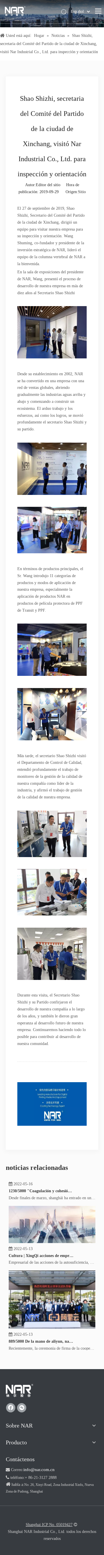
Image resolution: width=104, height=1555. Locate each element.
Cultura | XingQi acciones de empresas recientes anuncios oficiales (41, 1260)
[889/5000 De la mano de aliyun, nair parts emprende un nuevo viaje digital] (52, 1332)
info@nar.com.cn (39, 1469)
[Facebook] (10, 1407)
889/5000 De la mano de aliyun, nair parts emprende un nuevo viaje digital (41, 1346)
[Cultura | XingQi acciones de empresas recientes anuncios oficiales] (52, 1246)
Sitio (82, 192)
